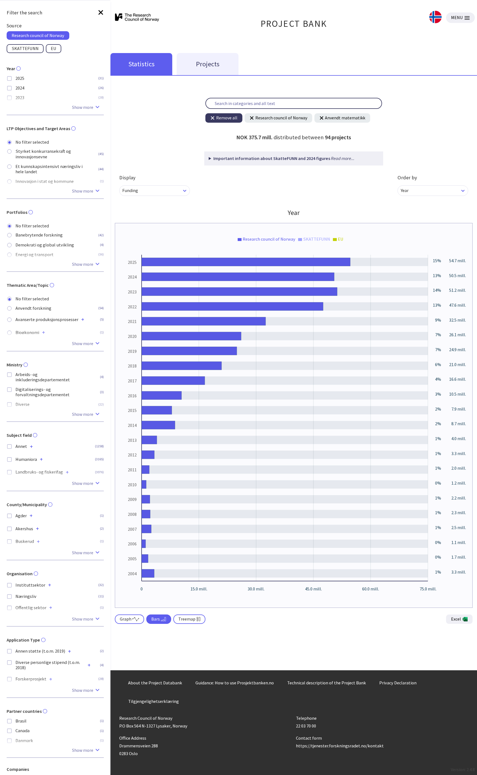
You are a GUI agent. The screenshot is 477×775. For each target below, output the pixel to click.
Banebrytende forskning (39, 235)
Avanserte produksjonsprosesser (46, 319)
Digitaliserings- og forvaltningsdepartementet (42, 392)
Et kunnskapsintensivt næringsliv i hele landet (49, 169)
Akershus (24, 528)
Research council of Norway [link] (38, 35)
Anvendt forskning (33, 308)
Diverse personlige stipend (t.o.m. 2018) (47, 665)
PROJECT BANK (294, 23)
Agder (21, 515)
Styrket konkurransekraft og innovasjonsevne (43, 154)
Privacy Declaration (398, 682)
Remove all (226, 117)
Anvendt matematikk (345, 117)
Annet (21, 446)
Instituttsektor (30, 585)
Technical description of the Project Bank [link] (326, 682)
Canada (22, 730)
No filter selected (32, 142)
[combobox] (122, 190)
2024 (19, 88)
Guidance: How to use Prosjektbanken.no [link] (234, 682)
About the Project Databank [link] (155, 682)
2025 (19, 78)
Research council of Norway (281, 117)
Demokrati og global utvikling (44, 245)
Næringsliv (25, 596)
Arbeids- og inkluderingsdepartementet (42, 377)
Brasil (20, 721)
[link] (435, 17)
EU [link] (53, 48)
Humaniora (26, 459)
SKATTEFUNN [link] (25, 48)
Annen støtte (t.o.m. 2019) (40, 651)
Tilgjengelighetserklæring (153, 701)
